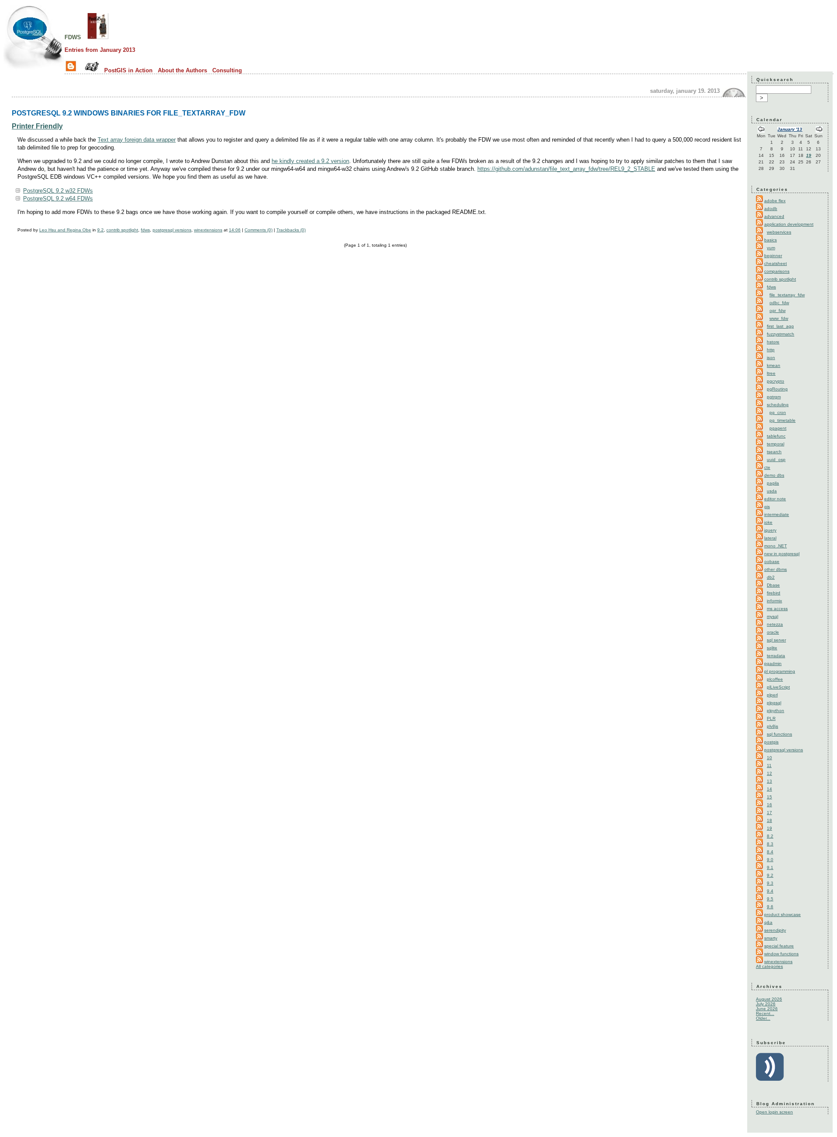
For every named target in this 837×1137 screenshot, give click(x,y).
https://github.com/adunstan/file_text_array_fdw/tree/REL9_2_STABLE (566, 169)
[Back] (761, 130)
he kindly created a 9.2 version (310, 161)
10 (769, 757)
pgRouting (777, 389)
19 (808, 155)
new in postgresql (782, 553)
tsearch (774, 451)
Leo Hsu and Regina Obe (65, 229)
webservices (779, 232)
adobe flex (775, 200)
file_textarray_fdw (787, 294)
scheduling (778, 404)
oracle (773, 632)
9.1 (770, 867)
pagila (773, 483)
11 (769, 765)
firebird (773, 593)
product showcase (782, 914)
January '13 (789, 129)
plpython (775, 710)
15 (769, 796)
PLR (771, 718)
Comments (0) (258, 229)
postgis (771, 742)
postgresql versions (172, 229)
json (771, 357)
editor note (775, 498)
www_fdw (778, 318)
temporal (775, 443)
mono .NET (775, 545)
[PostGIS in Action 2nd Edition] (98, 36)
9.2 (100, 229)
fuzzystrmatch (780, 334)
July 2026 (766, 1003)
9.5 (770, 898)
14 (769, 789)
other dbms (775, 569)
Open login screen (774, 1112)
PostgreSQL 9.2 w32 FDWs (58, 190)
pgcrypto (775, 381)
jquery (770, 530)
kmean (773, 365)
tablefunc (776, 436)
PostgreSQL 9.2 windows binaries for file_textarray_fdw (128, 113)
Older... (763, 1018)
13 (769, 781)
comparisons (776, 271)
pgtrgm (774, 396)
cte (767, 467)
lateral (770, 538)
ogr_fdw (777, 310)
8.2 (770, 836)
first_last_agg (780, 326)
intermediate (776, 514)
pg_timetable (782, 420)
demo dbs (774, 475)
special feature (779, 946)
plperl (772, 694)
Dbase (773, 585)
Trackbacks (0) (291, 229)
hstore (773, 341)
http (771, 349)
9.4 (770, 891)
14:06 (235, 229)
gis (767, 506)
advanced (774, 216)
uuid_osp (776, 459)
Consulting (227, 70)
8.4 (770, 851)
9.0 (770, 859)
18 (769, 820)
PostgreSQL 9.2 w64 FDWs (58, 198)
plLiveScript (778, 687)
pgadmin (773, 663)
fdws (73, 36)
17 (769, 812)
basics (770, 240)
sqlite (772, 647)
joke (768, 522)
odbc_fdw (779, 302)
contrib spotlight (122, 229)
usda (772, 491)
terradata (776, 655)
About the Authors (182, 70)
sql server (776, 640)
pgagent (777, 428)
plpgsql (774, 702)
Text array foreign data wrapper (137, 139)
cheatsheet (775, 263)
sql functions (779, 734)
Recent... (765, 1013)
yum (771, 247)
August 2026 (769, 999)
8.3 (770, 844)
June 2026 (767, 1008)
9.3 (770, 883)
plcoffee (775, 679)
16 (769, 804)
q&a (768, 922)
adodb (770, 208)
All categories (769, 966)
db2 (771, 577)
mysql (772, 616)
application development (788, 224)
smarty (770, 938)
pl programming (779, 671)
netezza (775, 624)
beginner (773, 255)
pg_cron (777, 412)
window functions (781, 953)
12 (769, 773)
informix (774, 600)
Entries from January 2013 (100, 50)
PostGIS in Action (128, 70)
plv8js (772, 726)
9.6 (770, 906)
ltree (771, 373)
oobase (771, 561)
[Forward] (819, 130)
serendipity (775, 930)
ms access (777, 608)
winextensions (208, 229)
